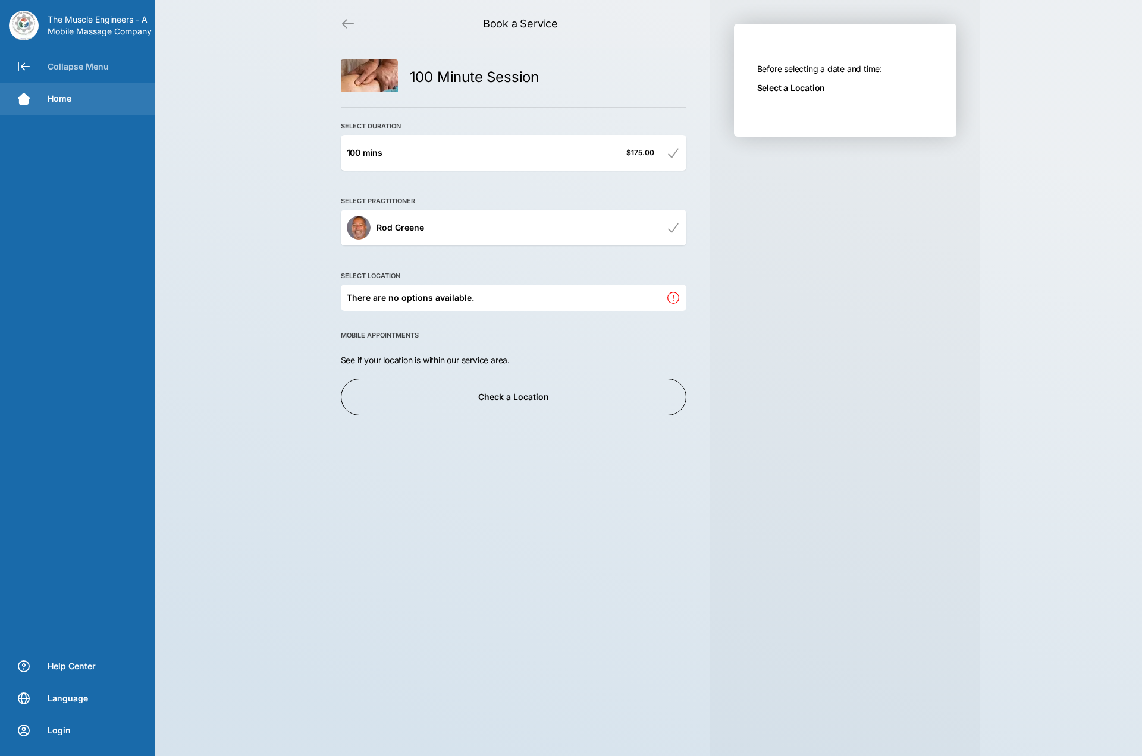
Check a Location (513, 397)
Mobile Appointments (380, 335)
